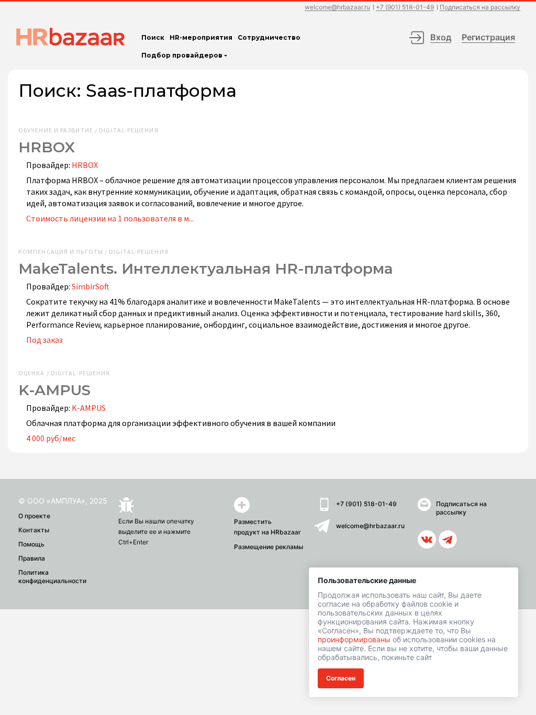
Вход (440, 37)
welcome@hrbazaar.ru (337, 7)
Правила (31, 558)
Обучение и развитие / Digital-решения (88, 130)
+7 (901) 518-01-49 (405, 7)
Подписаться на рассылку (480, 7)
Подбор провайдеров (181, 55)
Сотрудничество (269, 37)
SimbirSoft (90, 286)
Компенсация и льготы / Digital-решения (93, 252)
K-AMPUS (89, 408)
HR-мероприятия (201, 37)
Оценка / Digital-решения (64, 373)
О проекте (34, 516)
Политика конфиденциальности (52, 576)
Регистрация (488, 37)
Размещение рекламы (268, 547)
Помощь (31, 544)
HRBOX (85, 165)
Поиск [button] (152, 37)
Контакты (33, 530)
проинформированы (354, 639)
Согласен (340, 678)
